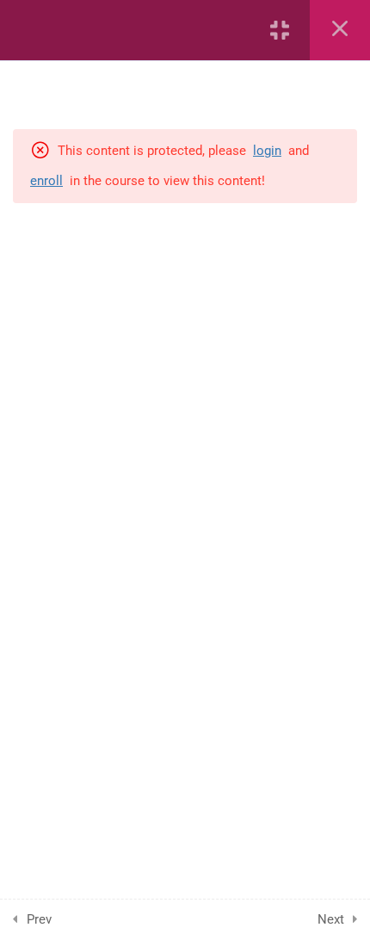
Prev (39, 919)
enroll (46, 181)
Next (331, 919)
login (267, 150)
